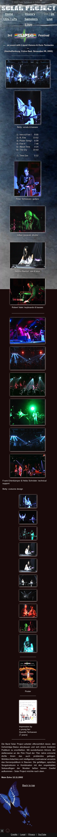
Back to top (28, 785)
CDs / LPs (10, 19)
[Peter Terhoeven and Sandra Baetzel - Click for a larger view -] (28, 540)
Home (9, 13)
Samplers (31, 19)
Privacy (31, 834)
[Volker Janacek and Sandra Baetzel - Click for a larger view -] (28, 632)
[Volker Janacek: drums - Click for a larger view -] (27, 231)
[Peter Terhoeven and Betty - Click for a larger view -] (28, 508)
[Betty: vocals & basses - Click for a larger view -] (27, 123)
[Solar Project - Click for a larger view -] (28, 88)
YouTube (42, 834)
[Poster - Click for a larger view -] (28, 687)
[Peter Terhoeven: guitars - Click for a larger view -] (27, 195)
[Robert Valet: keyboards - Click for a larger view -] (27, 303)
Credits (14, 834)
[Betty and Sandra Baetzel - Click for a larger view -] (28, 524)
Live (50, 19)
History (30, 13)
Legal (22, 834)
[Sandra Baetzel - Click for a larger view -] (28, 556)
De (52, 13)
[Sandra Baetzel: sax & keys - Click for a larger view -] (27, 267)
